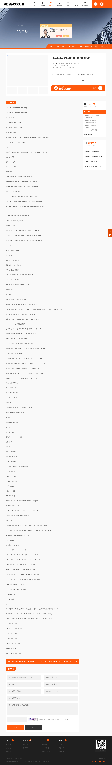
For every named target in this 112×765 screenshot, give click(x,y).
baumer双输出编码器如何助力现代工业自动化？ (94, 161)
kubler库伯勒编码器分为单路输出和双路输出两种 (94, 156)
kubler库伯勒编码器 (84, 46)
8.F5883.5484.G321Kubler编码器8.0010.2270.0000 (29, 661)
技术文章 (68, 5)
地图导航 (61, 751)
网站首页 (34, 5)
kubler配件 (89, 127)
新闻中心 (25, 740)
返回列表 (43, 661)
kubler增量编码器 (91, 122)
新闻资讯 (59, 5)
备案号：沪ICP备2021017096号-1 (43, 761)
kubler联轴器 (89, 117)
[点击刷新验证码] (33, 719)
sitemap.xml (27, 758)
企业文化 (8, 748)
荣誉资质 (8, 751)
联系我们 (85, 5)
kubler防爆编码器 (91, 125)
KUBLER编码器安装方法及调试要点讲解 (94, 166)
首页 (58, 46)
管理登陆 (20, 758)
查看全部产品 (88, 134)
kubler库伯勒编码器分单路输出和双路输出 (94, 151)
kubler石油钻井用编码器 (92, 115)
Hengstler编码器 (46, 751)
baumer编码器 (45, 748)
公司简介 (8, 744)
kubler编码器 (73, 46)
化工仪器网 (14, 758)
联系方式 (61, 748)
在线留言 (76, 5)
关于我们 (42, 5)
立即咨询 (94, 88)
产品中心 (51, 5)
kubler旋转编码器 (91, 120)
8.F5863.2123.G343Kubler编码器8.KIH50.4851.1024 (67, 661)
